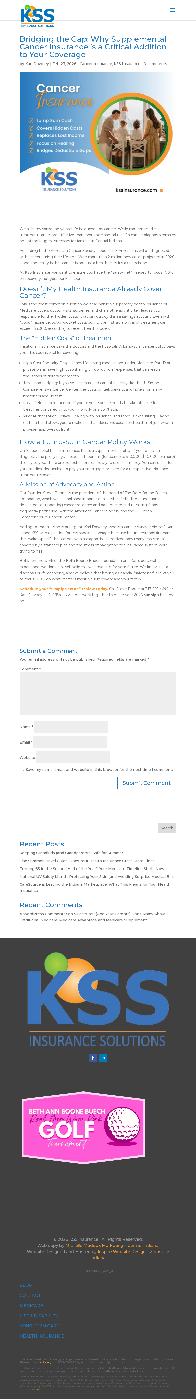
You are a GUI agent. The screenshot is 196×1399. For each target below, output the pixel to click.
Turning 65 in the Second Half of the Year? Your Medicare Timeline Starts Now (92, 868)
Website (27, 757)
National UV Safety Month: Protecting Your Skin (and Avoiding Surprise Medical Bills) (98, 876)
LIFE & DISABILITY (39, 1315)
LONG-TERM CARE (39, 1325)
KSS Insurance (127, 63)
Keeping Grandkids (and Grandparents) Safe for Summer (71, 853)
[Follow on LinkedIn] (103, 1058)
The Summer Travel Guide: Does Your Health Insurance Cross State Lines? (88, 861)
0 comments (155, 63)
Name (26, 727)
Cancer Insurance (96, 63)
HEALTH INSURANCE (42, 1336)
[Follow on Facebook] (93, 1058)
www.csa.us (33, 1389)
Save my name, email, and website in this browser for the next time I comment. (99, 769)
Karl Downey (37, 63)
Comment (30, 669)
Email (26, 742)
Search (167, 828)
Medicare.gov (46, 1362)
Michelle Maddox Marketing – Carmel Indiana (112, 1245)
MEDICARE (31, 1305)
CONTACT (30, 1295)
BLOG (26, 1285)
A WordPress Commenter (43, 914)
